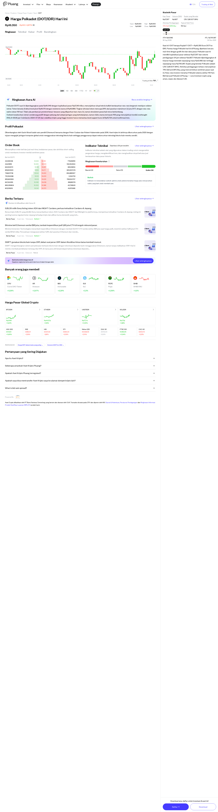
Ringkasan (10, 31)
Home (7, 13)
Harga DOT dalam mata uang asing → (30, 344)
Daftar (175, 806)
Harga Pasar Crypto (25, 13)
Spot (35, 13)
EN (194, 4)
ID (191, 4)
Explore (13, 13)
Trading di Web (207, 4)
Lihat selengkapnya (143, 126)
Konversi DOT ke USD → (55, 344)
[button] (109, 161)
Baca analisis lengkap (141, 99)
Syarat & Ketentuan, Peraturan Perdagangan (121, 402)
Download (203, 806)
